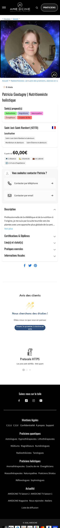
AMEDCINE (33, 522)
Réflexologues (23, 480)
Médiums (15, 445)
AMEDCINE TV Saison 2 (19, 493)
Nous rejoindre (36, 500)
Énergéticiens (46, 466)
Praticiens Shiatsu (47, 473)
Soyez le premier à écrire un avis (30, 327)
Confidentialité (27, 425)
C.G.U (9, 425)
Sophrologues (37, 480)
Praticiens (49, 7)
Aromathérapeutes (16, 466)
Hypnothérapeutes (27, 438)
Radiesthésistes (24, 452)
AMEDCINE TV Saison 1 (41, 493)
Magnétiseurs (27, 445)
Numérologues (42, 445)
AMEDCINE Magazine (18, 500)
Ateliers (48, 500)
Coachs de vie (32, 466)
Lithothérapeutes (46, 438)
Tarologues (38, 452)
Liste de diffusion (30, 507)
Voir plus (8, 228)
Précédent (7, 19)
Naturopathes (30, 473)
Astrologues (11, 438)
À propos (40, 425)
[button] (30, 370)
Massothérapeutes (14, 473)
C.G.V (15, 425)
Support (50, 425)
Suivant (15, 19)
